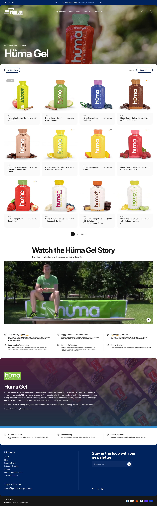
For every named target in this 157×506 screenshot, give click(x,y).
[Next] (101, 2)
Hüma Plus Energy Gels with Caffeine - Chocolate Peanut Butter (93, 221)
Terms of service (24, 502)
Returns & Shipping (11, 466)
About (6, 457)
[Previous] (56, 2)
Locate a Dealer (10, 463)
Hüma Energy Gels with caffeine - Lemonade (54, 168)
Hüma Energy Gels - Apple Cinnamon (53, 119)
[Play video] (78, 292)
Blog (6, 460)
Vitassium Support (11, 475)
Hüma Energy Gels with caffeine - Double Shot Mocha (17, 169)
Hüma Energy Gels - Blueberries (91, 119)
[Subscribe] (129, 464)
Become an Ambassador (13, 472)
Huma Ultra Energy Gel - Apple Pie (18, 119)
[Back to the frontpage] (5, 45)
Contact (7, 469)
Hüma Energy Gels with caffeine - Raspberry (130, 168)
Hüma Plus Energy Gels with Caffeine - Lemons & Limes (129, 221)
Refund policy (7, 502)
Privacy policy (15, 502)
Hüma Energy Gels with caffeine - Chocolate (130, 119)
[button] (148, 320)
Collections (13, 45)
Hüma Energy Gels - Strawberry (16, 220)
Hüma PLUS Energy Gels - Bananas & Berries (55, 220)
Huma (9, 115)
